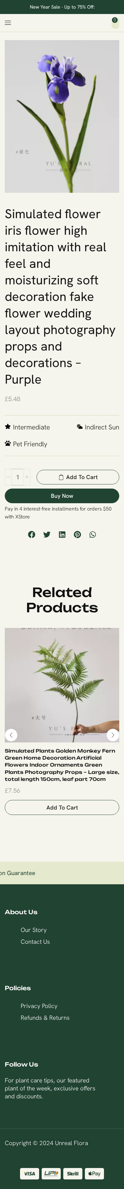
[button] (8, 23)
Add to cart (62, 807)
